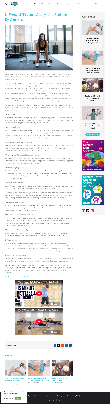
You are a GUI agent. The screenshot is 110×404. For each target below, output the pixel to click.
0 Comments (20, 385)
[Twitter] (87, 210)
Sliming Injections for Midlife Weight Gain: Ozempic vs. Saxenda (93, 70)
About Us (82, 395)
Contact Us (88, 395)
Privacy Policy (75, 395)
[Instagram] (92, 210)
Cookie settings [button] (8, 398)
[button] (102, 3)
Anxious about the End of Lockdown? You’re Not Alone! (92, 126)
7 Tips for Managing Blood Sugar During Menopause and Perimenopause (14, 381)
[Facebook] (83, 210)
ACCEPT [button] (18, 398)
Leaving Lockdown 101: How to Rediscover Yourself (92, 98)
